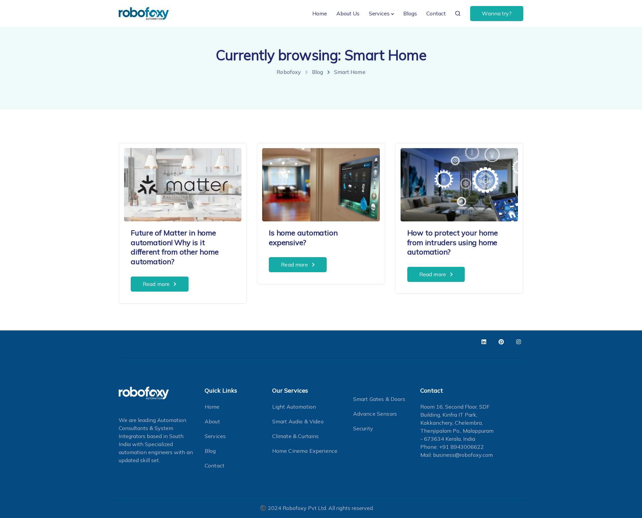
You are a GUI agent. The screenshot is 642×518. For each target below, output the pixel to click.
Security (363, 428)
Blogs (410, 13)
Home (319, 13)
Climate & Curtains (295, 436)
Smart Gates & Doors (379, 399)
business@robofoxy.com (463, 454)
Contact (436, 13)
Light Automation (294, 406)
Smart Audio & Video (298, 421)
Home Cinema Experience (305, 450)
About (212, 421)
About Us (347, 13)
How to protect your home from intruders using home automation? (452, 242)
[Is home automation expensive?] (321, 181)
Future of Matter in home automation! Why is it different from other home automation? (175, 247)
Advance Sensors (375, 413)
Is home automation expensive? (303, 237)
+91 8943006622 (461, 446)
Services (379, 13)
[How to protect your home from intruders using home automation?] (459, 181)
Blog (210, 450)
